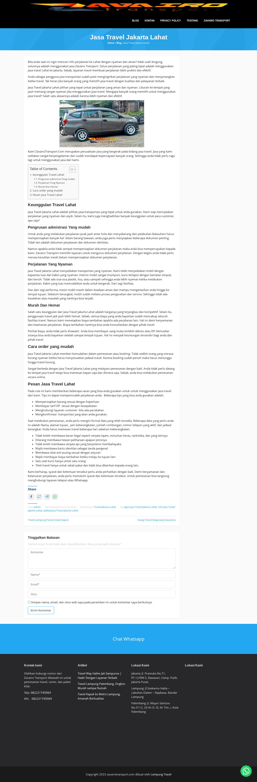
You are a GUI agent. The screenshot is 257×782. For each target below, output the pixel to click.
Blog (118, 42)
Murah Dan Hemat (48, 186)
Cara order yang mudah (48, 190)
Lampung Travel (161, 774)
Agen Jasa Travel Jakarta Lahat (140, 507)
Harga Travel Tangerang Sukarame (157, 520)
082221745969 (41, 692)
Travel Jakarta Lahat (105, 507)
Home (111, 42)
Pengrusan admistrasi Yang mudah (56, 179)
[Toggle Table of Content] (70, 169)
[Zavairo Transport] (128, 7)
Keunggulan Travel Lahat (48, 174)
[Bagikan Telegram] (47, 497)
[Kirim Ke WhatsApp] (55, 497)
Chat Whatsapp (128, 639)
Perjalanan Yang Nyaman (51, 182)
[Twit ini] (39, 497)
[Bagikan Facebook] (31, 497)
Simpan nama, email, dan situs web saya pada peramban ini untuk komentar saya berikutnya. (91, 602)
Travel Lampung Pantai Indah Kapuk (48, 520)
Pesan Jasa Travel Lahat (47, 195)
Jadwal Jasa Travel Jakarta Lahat (61, 510)
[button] (246, 771)
